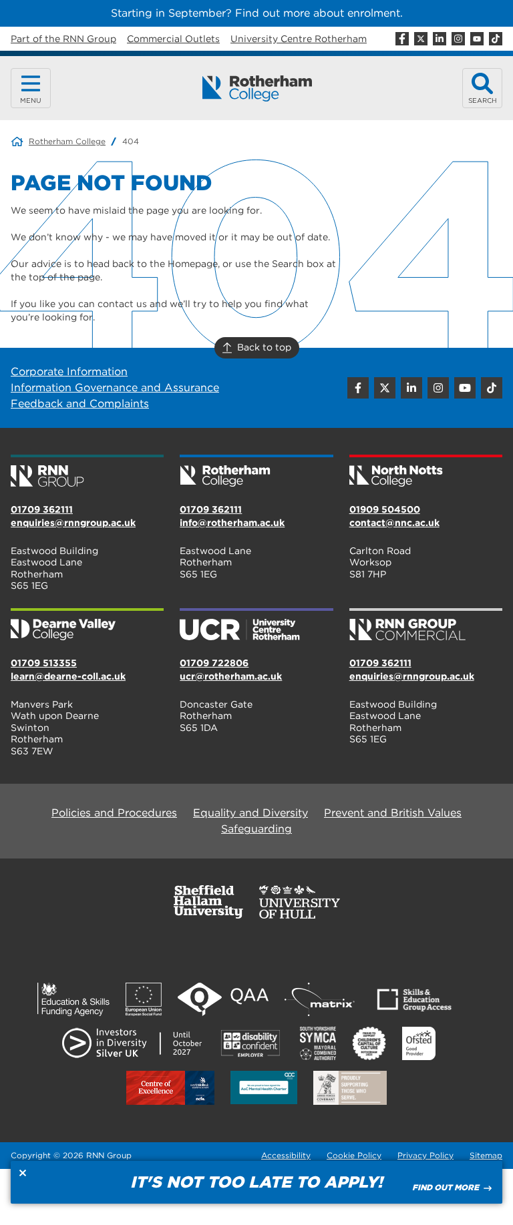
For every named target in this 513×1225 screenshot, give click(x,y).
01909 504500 (384, 509)
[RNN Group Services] (425, 625)
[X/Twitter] (421, 38)
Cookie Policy (354, 1155)
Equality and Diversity (250, 812)
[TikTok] (495, 38)
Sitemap (486, 1155)
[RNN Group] (87, 472)
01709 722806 (214, 663)
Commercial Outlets (173, 38)
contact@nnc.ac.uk (394, 522)
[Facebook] (402, 38)
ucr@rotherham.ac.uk (231, 676)
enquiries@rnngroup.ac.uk (73, 522)
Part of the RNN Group (63, 38)
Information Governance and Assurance (115, 387)
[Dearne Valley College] (87, 625)
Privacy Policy (425, 1155)
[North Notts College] (425, 472)
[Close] (22, 1173)
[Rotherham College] (257, 88)
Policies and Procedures (114, 812)
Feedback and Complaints (80, 403)
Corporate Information (69, 371)
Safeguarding (256, 828)
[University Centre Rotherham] (256, 625)
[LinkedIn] (439, 38)
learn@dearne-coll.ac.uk (68, 676)
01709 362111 (42, 509)
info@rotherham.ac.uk (232, 522)
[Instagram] (458, 38)
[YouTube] (477, 38)
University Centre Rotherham (298, 38)
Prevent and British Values (393, 812)
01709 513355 (44, 663)
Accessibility (286, 1155)
